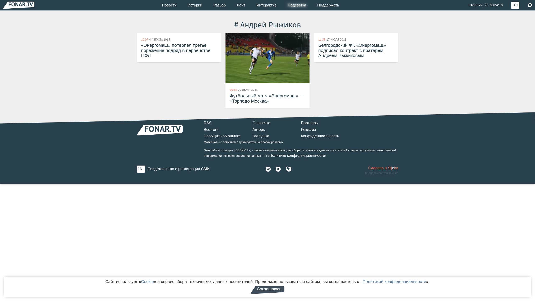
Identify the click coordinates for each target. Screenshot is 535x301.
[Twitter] (278, 169)
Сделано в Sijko (383, 168)
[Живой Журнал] (289, 169)
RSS (207, 122)
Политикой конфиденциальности (394, 281)
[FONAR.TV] (18, 5)
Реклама (308, 129)
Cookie (147, 281)
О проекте (261, 122)
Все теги (211, 129)
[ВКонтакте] (268, 169)
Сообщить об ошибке (222, 136)
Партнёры (309, 122)
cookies (242, 150)
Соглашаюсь (269, 289)
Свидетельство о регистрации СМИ (179, 168)
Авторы (259, 129)
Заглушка (260, 136)
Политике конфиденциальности (297, 155)
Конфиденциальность (320, 136)
